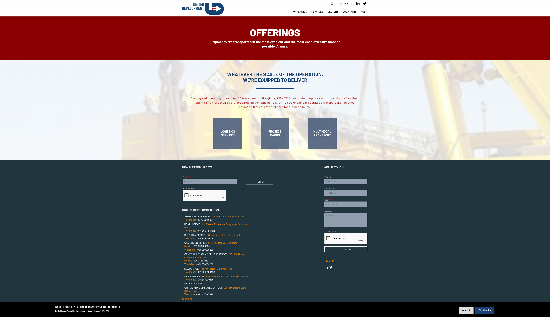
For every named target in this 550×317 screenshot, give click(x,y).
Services (317, 11)
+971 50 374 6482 (205, 230)
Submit (261, 181)
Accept (466, 310)
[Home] (203, 11)
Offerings (300, 11)
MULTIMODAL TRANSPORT (322, 133)
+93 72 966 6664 (204, 219)
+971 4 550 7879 (204, 294)
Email (185, 176)
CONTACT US (344, 3)
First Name (329, 176)
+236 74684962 (200, 260)
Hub (363, 11)
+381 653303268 (204, 249)
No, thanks (485, 310)
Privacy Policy (331, 261)
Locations (349, 11)
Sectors (332, 11)
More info (104, 310)
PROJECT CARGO (275, 133)
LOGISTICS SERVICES (227, 133)
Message (328, 211)
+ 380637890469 (205, 279)
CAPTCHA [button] (189, 188)
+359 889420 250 (205, 238)
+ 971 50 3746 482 (193, 283)
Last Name (329, 188)
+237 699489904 (201, 246)
